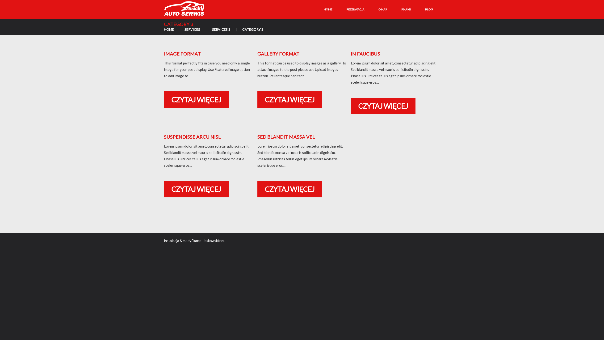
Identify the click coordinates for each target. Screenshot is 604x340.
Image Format (182, 53)
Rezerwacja (355, 9)
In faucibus (365, 53)
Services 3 (221, 29)
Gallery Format (278, 53)
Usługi (406, 9)
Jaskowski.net (214, 240)
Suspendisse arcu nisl (192, 137)
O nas (382, 9)
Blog (429, 9)
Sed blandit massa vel (286, 137)
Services (192, 29)
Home (328, 9)
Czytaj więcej (196, 99)
